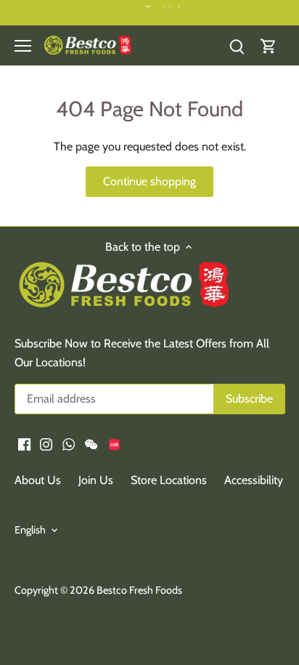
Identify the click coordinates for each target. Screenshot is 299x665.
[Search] (237, 45)
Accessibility (253, 480)
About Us (38, 480)
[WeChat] (91, 443)
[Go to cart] (268, 45)
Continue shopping (149, 181)
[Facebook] (24, 443)
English (30, 530)
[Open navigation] (23, 46)
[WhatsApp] (68, 443)
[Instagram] (46, 443)
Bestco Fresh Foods (139, 590)
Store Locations (169, 480)
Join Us (95, 480)
